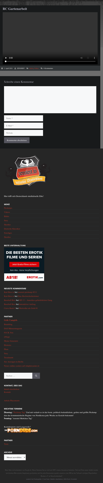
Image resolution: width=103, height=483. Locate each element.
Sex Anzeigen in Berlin (13, 361)
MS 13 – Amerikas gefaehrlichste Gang (35, 300)
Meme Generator (11, 340)
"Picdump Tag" (19, 412)
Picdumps (8, 208)
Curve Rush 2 (9, 308)
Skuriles (7, 224)
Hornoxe (7, 345)
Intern (31, 68)
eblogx (7, 336)
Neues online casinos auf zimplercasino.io (21, 365)
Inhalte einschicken (56, 479)
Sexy (6, 220)
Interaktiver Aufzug (27, 304)
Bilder (6, 216)
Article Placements (12, 400)
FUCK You (8, 332)
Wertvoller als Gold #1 (28, 308)
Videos (36, 68)
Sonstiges (8, 232)
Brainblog (8, 324)
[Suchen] (36, 376)
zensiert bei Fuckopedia (33, 479)
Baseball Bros (10, 300)
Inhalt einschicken (11, 389)
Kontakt (7, 392)
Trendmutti (8, 357)
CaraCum (46, 479)
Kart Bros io (9, 292)
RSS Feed (67, 479)
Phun (6, 349)
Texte (6, 444)
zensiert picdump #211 (27, 292)
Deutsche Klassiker (12, 228)
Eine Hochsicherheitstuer (28, 296)
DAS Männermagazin (13, 328)
